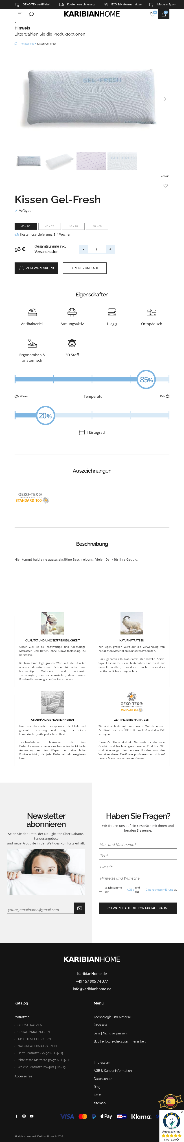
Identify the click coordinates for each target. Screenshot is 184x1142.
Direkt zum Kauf (84, 268)
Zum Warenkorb (40, 268)
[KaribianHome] (16, 44)
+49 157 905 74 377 (92, 981)
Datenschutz (103, 1079)
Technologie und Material (112, 1017)
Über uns (100, 1025)
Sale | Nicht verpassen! (110, 1033)
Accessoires (23, 1076)
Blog (97, 1087)
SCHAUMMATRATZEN (34, 1032)
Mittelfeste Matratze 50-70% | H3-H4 (44, 1060)
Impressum (102, 1062)
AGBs (130, 889)
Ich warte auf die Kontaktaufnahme (138, 908)
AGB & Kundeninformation (113, 1070)
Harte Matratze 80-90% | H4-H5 (41, 1053)
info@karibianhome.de (92, 988)
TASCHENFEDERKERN (34, 1039)
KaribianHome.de (92, 973)
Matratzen (22, 1017)
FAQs (97, 1095)
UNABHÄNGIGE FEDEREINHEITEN (52, 719)
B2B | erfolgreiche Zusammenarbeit (120, 1041)
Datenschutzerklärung (159, 889)
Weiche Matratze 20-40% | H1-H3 (42, 1067)
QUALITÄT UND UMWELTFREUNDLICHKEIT (52, 640)
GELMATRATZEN (30, 1025)
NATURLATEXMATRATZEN (37, 1046)
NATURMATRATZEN (131, 640)
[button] (19, 99)
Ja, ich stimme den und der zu (141, 890)
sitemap (100, 1103)
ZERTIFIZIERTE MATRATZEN (131, 719)
